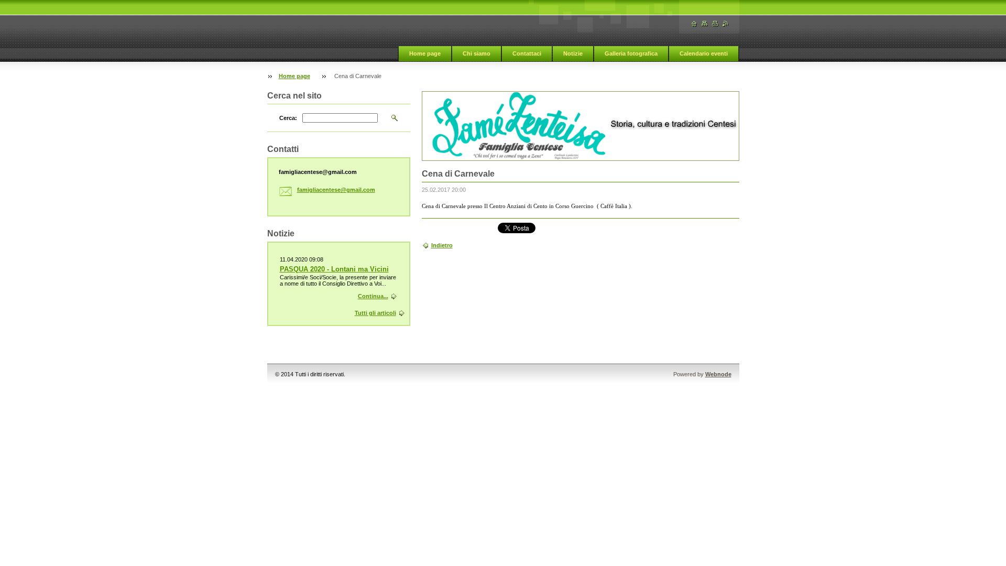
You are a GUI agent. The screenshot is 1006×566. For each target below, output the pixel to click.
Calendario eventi (704, 53)
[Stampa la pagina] (715, 24)
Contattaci (526, 53)
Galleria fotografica (631, 53)
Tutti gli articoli (375, 313)
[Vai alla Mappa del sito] (705, 24)
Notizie (573, 53)
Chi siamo (476, 53)
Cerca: (288, 118)
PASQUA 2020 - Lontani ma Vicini (334, 269)
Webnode (718, 374)
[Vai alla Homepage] (694, 24)
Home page (425, 53)
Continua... (373, 296)
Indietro (442, 245)
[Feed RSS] (726, 24)
